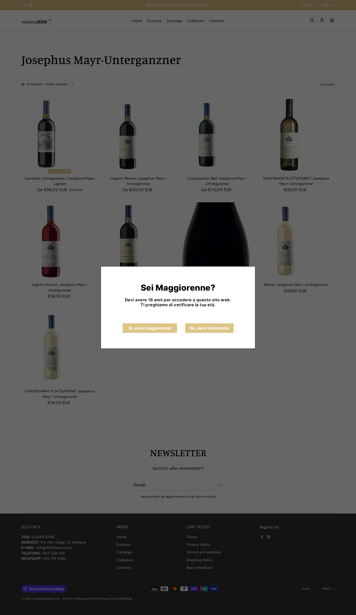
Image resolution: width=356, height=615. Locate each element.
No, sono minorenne (209, 328)
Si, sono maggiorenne (149, 328)
